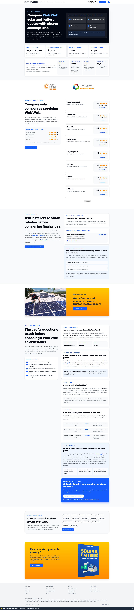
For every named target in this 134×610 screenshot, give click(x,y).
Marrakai (65, 525)
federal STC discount (38, 235)
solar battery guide (99, 454)
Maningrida (66, 514)
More (64, 2)
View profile (102, 107)
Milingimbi (100, 514)
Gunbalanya (66, 518)
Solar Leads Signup (94, 588)
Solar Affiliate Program (95, 591)
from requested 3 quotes (21, 608)
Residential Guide (50, 588)
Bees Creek (102, 518)
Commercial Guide (50, 591)
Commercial (50, 2)
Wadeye (74, 514)
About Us (27, 588)
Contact (26, 593)
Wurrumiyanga (90, 514)
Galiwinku (81, 514)
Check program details (72, 240)
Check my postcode (68, 529)
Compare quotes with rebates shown (34, 246)
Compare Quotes (79, 308)
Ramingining (85, 518)
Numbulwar (78, 521)
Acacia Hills (86, 521)
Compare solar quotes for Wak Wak (73, 496)
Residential (42, 2)
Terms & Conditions (72, 588)
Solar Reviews (58, 2)
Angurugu (93, 518)
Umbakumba (74, 525)
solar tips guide (43, 240)
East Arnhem (75, 518)
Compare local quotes (31, 147)
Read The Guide (36, 565)
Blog (47, 593)
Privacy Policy (71, 591)
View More (87, 201)
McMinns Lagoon (67, 521)
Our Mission (27, 591)
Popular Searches (72, 593)
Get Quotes (102, 2)
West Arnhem (95, 521)
